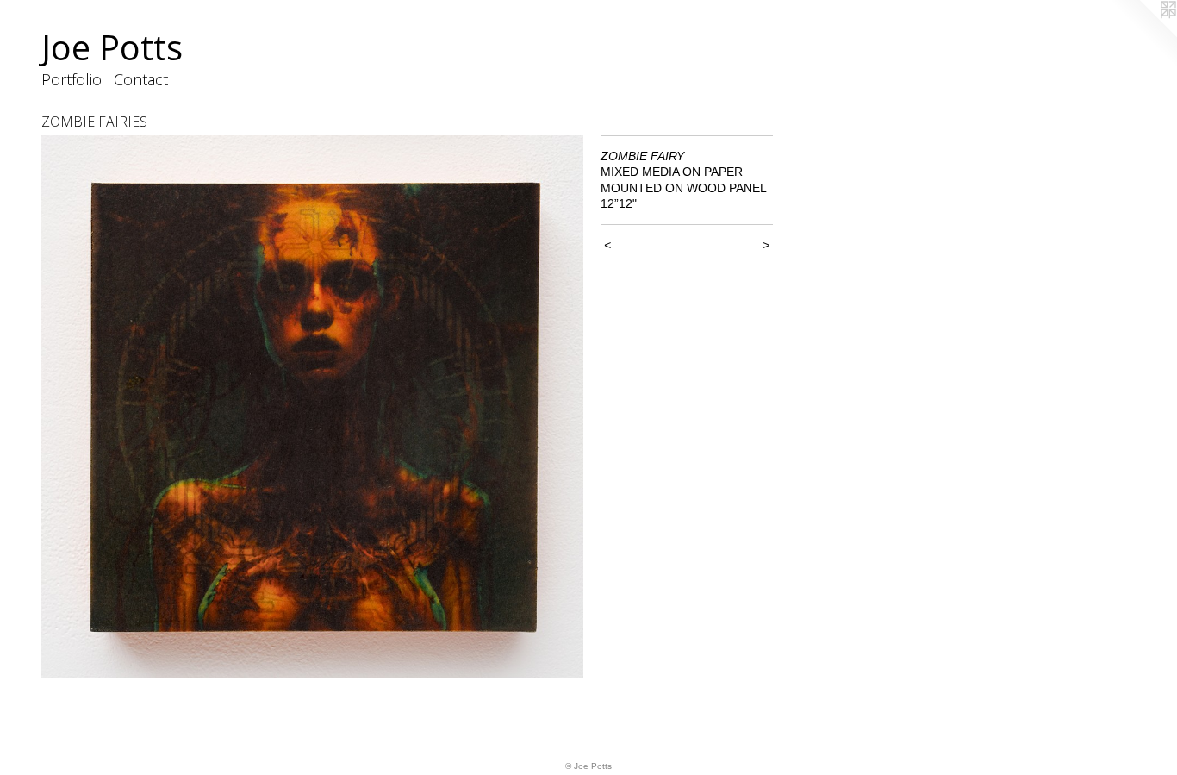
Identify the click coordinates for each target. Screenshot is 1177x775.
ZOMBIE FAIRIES (94, 121)
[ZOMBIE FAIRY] (312, 406)
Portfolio (71, 79)
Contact (141, 79)
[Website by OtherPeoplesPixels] (1142, 34)
